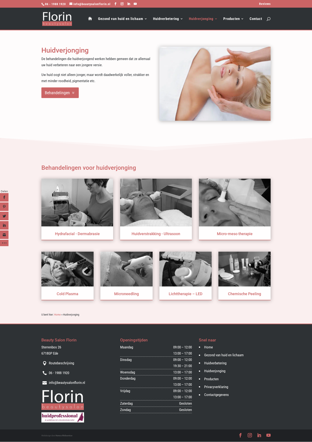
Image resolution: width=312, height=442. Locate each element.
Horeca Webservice (64, 435)
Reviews (265, 4)
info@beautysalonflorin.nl (67, 382)
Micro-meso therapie (235, 234)
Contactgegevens (216, 395)
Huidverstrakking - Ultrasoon (156, 234)
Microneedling (126, 294)
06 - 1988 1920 (55, 4)
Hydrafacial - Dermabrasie (77, 234)
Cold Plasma (67, 294)
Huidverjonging (201, 19)
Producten (231, 19)
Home (57, 314)
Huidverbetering (166, 19)
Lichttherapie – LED (185, 294)
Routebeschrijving (61, 363)
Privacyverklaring (216, 387)
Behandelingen (57, 92)
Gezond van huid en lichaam (120, 19)
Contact (256, 19)
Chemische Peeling (244, 294)
